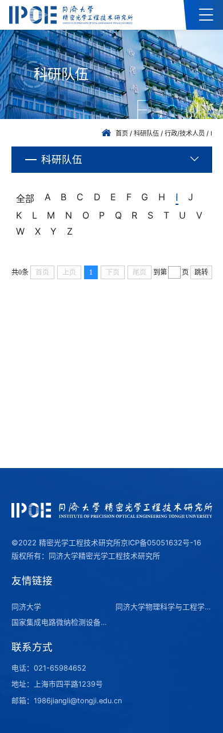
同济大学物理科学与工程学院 (164, 607)
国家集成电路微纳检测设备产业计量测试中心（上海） (59, 622)
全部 (25, 198)
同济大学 (26, 607)
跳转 (201, 272)
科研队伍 (146, 133)
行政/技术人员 (185, 133)
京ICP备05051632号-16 (161, 542)
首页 (122, 133)
